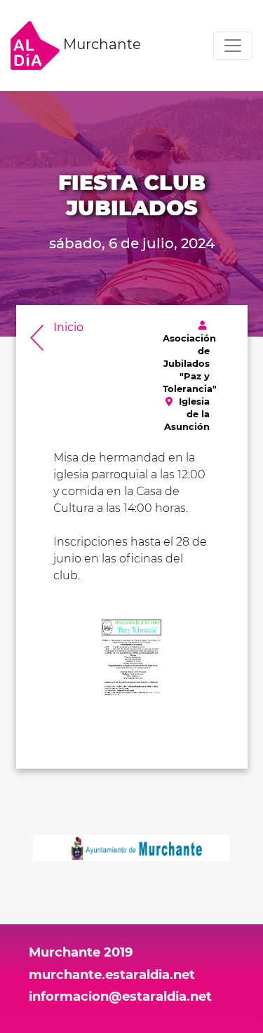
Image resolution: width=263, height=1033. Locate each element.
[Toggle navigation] (232, 46)
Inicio (68, 327)
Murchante (100, 44)
